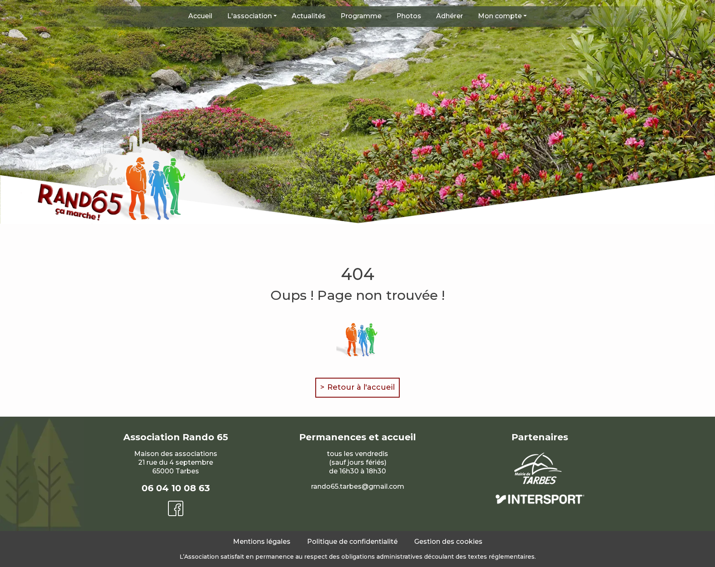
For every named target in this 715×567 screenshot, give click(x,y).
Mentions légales (261, 541)
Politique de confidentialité (352, 541)
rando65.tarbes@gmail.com (357, 486)
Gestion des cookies (448, 541)
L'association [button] (249, 16)
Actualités (309, 16)
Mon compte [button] (500, 16)
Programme (361, 16)
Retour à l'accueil (361, 387)
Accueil (200, 16)
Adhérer (449, 16)
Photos (408, 16)
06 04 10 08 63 (176, 488)
